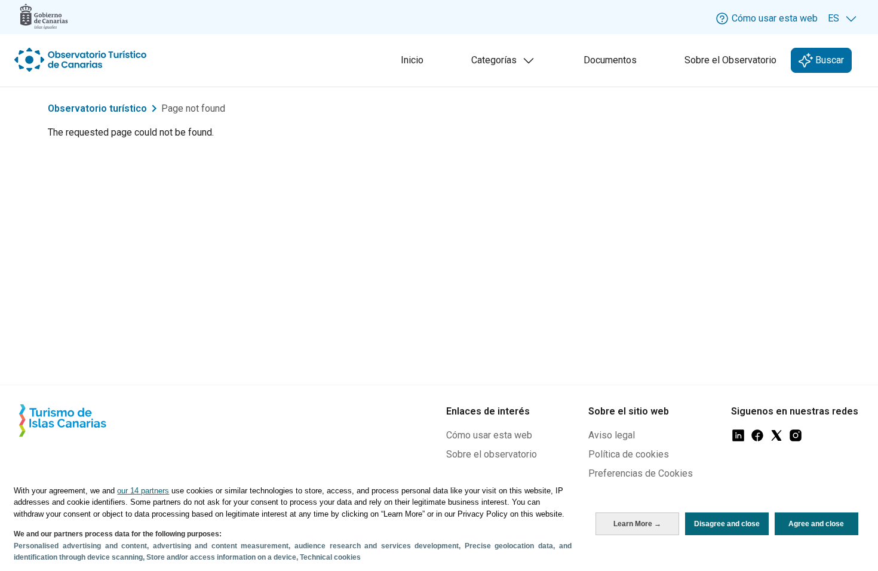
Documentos (610, 60)
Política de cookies (628, 454)
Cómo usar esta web (489, 435)
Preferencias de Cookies (640, 473)
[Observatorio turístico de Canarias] (81, 60)
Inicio (412, 60)
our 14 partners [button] (143, 490)
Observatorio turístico (97, 108)
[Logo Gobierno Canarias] (44, 16)
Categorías (505, 63)
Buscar (828, 60)
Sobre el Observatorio (730, 60)
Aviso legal (611, 435)
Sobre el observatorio (491, 454)
